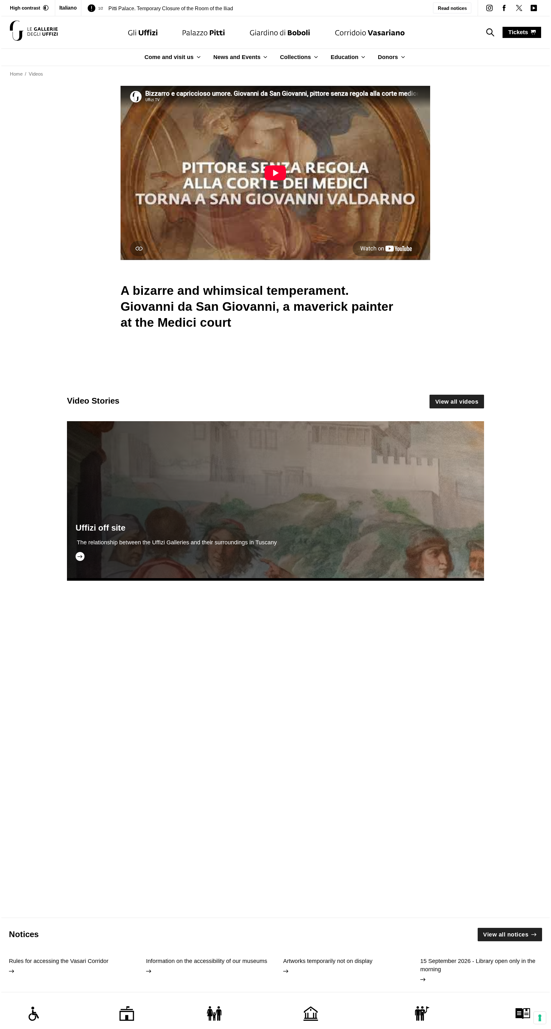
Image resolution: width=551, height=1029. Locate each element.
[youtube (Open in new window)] (533, 8)
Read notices (452, 8)
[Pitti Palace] (203, 32)
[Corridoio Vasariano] (369, 32)
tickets (518, 32)
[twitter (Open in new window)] (518, 8)
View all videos (457, 402)
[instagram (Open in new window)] (489, 8)
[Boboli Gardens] (280, 32)
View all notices (505, 934)
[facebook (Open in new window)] (504, 8)
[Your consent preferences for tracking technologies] (540, 1018)
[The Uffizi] (143, 32)
